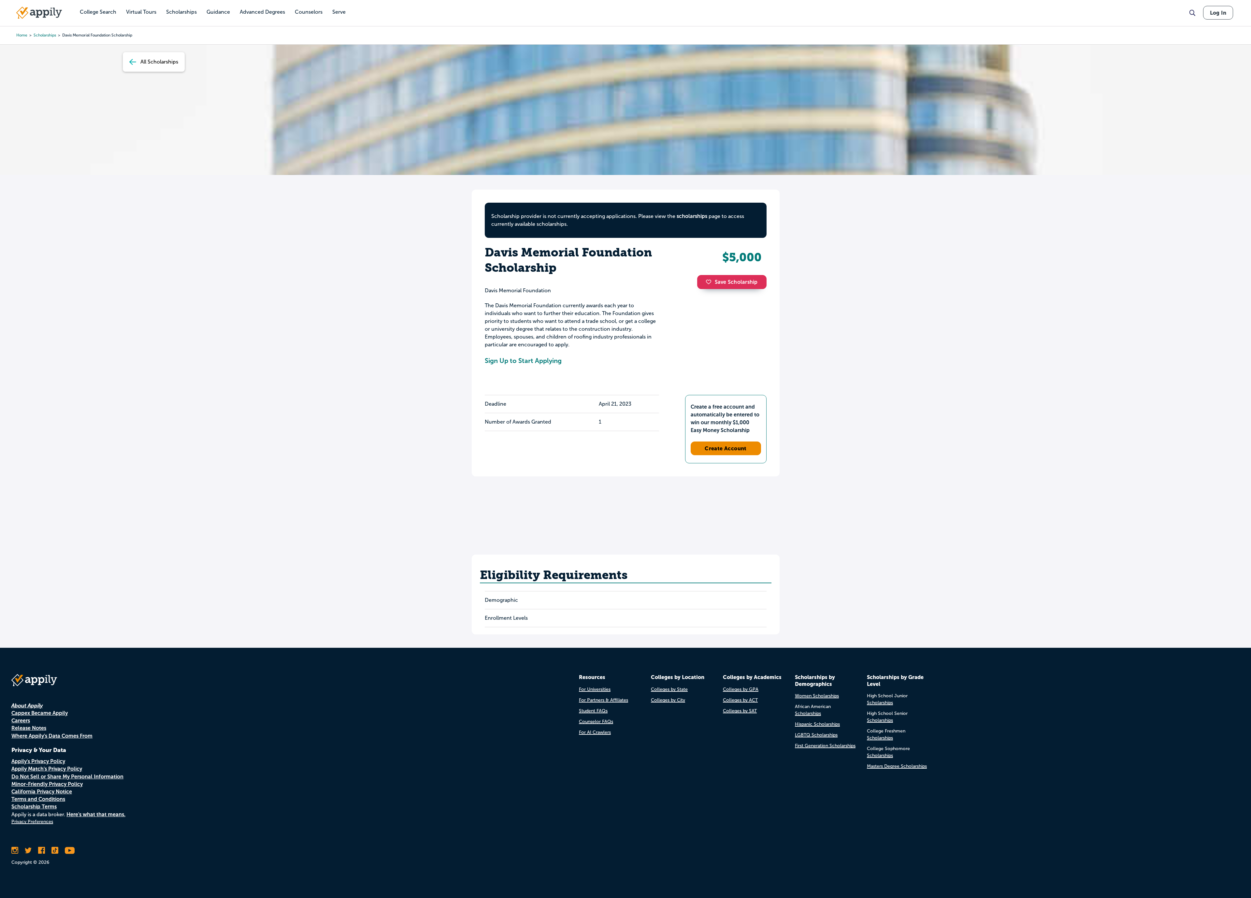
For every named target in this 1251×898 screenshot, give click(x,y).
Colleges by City (668, 700)
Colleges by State (669, 689)
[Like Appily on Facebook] (41, 850)
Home (21, 35)
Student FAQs (593, 710)
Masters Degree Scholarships (897, 766)
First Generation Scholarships (825, 745)
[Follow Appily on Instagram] (14, 850)
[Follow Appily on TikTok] (54, 850)
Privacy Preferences (32, 821)
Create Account (726, 448)
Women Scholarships (817, 695)
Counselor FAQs (596, 721)
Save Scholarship (736, 282)
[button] (710, 281)
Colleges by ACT (740, 700)
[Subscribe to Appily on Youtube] (70, 850)
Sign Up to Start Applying (523, 360)
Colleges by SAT (740, 710)
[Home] (39, 13)
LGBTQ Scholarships (816, 734)
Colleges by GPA (740, 689)
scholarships (45, 35)
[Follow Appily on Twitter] (28, 850)
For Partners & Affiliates (603, 700)
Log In (1218, 13)
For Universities (595, 689)
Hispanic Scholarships (817, 724)
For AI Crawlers (595, 732)
